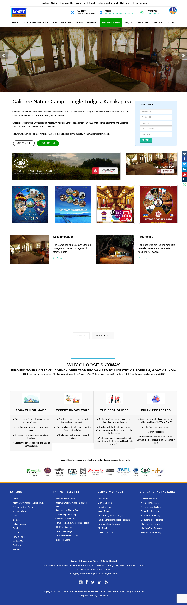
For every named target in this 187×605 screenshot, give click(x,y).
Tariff (81, 335)
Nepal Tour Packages (150, 503)
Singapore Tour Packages (152, 520)
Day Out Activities (106, 533)
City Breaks (103, 528)
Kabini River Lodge (63, 532)
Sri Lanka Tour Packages (151, 507)
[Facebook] (184, 159)
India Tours (103, 499)
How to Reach (19, 537)
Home (15, 499)
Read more (58, 258)
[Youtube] (184, 174)
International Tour (149, 499)
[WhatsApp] (184, 184)
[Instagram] (184, 153)
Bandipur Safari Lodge (65, 499)
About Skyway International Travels (28, 503)
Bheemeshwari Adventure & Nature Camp (71, 504)
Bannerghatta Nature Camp (67, 510)
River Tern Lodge (62, 540)
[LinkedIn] (184, 169)
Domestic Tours (105, 503)
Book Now (103, 335)
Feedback (17, 545)
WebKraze (103, 595)
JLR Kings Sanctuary (64, 527)
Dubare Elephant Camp (65, 515)
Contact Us (18, 541)
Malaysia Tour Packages (151, 524)
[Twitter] (184, 164)
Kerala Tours (103, 511)
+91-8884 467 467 (113, 14)
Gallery (16, 533)
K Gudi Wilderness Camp (66, 536)
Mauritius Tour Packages (152, 533)
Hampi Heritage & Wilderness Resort (72, 523)
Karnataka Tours (105, 507)
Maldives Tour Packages (151, 528)
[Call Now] (184, 179)
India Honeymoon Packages (110, 516)
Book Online (48, 143)
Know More (24, 143)
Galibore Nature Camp (35, 23)
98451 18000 (130, 14)
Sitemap (16, 550)
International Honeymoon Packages (114, 520)
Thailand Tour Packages (151, 516)
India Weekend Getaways (109, 524)
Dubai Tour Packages (150, 511)
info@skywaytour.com (81, 574)
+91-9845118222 (155, 14)
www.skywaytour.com (105, 574)
